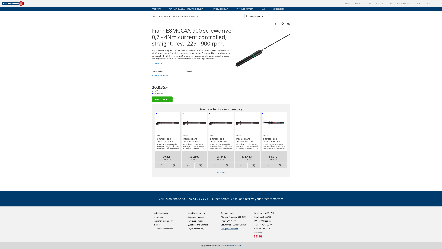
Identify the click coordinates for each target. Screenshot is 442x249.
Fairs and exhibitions (403, 3)
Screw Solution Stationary (179, 16)
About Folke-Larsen (196, 213)
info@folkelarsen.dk (229, 228)
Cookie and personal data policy (231, 246)
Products (156, 9)
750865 (193, 16)
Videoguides (278, 9)
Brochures (368, 3)
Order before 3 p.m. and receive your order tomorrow (247, 199)
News (390, 3)
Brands (357, 3)
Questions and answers (198, 225)
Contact (428, 3)
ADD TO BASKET (162, 99)
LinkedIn (258, 232)
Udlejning (418, 3)
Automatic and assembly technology (186, 9)
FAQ (263, 9)
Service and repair (220, 9)
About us (348, 3)
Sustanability (380, 3)
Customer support (244, 9)
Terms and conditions (163, 228)
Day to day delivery (196, 228)
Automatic (164, 16)
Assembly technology (163, 221)
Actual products (161, 213)
